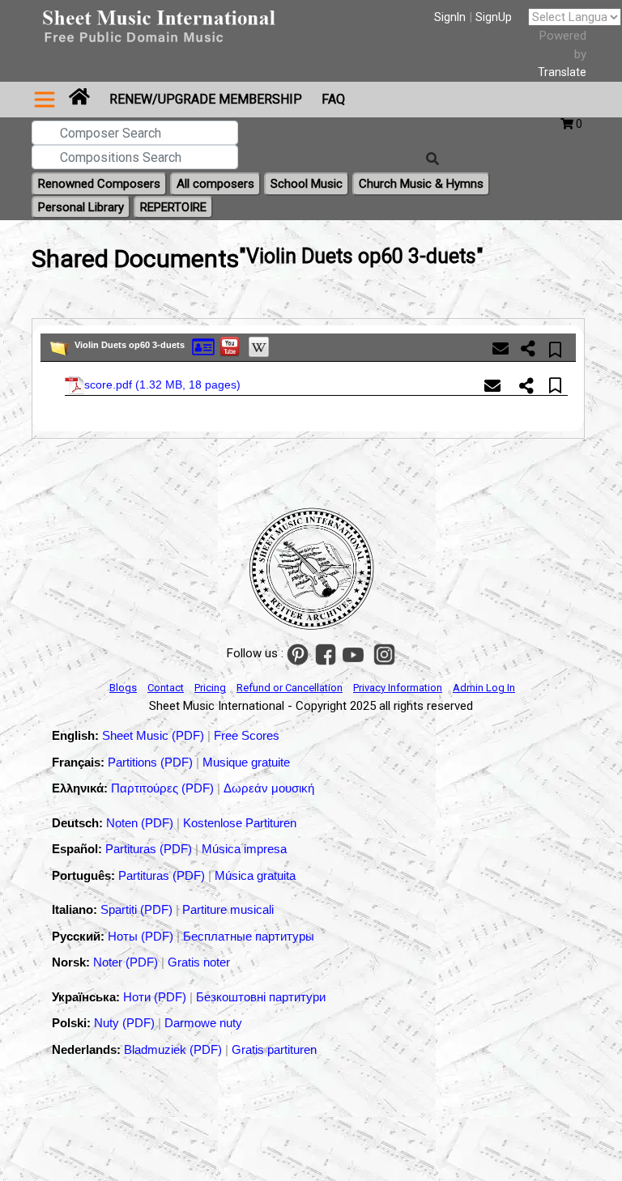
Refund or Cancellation (289, 688)
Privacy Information (397, 688)
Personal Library (81, 207)
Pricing (210, 688)
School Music (307, 183)
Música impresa (244, 849)
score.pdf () (162, 383)
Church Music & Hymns (421, 183)
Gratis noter (199, 962)
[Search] (432, 159)
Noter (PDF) (127, 962)
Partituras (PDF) (150, 849)
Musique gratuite (246, 762)
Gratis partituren (274, 1049)
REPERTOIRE (173, 207)
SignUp (493, 17)
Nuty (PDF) (124, 1023)
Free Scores (246, 735)
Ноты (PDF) (142, 936)
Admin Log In (484, 688)
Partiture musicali (228, 909)
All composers (215, 183)
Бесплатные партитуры (248, 936)
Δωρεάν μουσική (269, 788)
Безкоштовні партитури (261, 997)
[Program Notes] (203, 346)
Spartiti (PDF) (138, 909)
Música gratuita (255, 875)
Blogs (123, 688)
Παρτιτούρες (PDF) (164, 788)
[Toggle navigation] (45, 100)
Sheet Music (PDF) (154, 735)
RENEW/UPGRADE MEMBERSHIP (205, 99)
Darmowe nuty (203, 1023)
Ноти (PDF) (154, 997)
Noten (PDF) (141, 823)
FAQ (333, 99)
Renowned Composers (99, 183)
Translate (562, 72)
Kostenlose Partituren (239, 823)
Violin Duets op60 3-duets (130, 345)
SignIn (450, 17)
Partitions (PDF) (152, 762)
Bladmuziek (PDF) (174, 1049)
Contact (165, 688)
